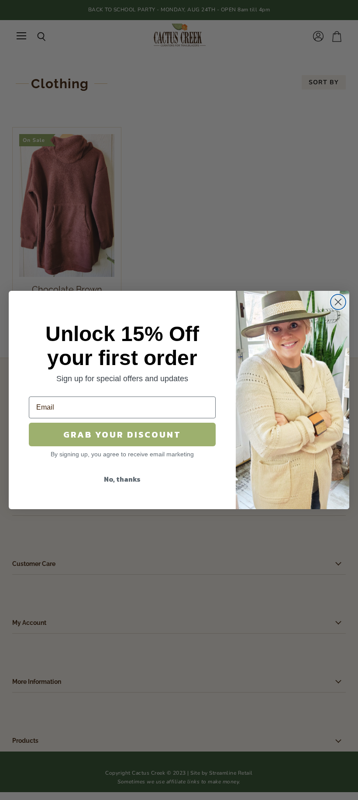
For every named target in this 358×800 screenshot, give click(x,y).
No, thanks (122, 479)
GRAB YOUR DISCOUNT (122, 434)
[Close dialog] (338, 302)
